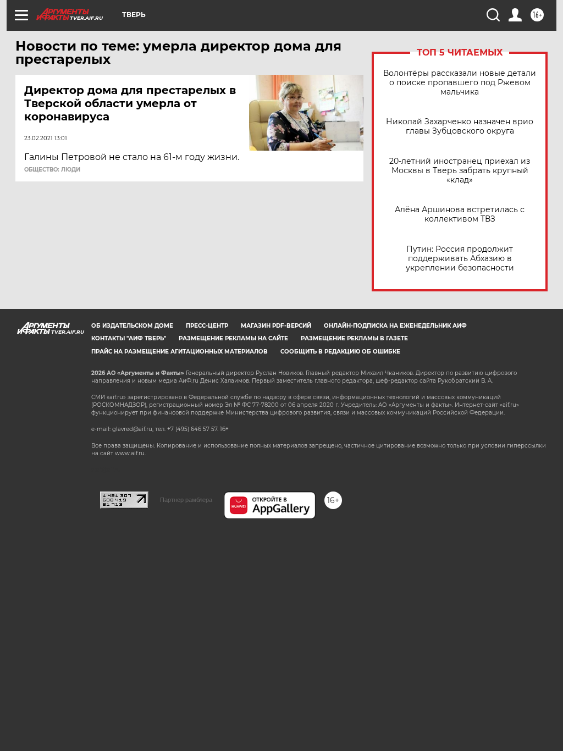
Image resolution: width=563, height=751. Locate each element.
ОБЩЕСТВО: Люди (52, 170)
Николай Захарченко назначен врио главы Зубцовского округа (459, 126)
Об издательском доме (132, 325)
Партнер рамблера (186, 499)
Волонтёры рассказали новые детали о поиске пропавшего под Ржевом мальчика (459, 83)
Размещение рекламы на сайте (233, 338)
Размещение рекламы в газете (354, 338)
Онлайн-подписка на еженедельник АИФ (395, 325)
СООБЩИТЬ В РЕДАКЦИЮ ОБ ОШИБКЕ (340, 351)
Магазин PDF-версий (276, 325)
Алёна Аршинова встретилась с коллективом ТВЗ (460, 214)
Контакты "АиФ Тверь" (128, 338)
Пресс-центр (207, 325)
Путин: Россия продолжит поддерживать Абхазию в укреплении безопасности (460, 259)
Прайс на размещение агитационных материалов (179, 351)
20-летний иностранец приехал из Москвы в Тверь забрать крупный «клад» (459, 171)
